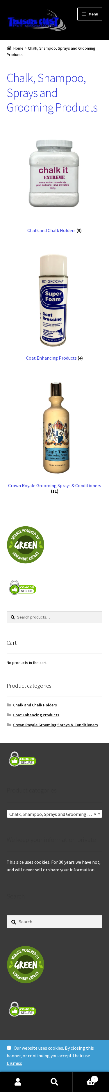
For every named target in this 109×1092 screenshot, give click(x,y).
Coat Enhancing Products (36, 714)
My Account (18, 1082)
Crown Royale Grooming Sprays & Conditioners (55, 724)
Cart (84, 1077)
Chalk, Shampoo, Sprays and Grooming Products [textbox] (55, 814)
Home (18, 48)
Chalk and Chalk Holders (35, 705)
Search (54, 1082)
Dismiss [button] (14, 1063)
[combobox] (55, 814)
